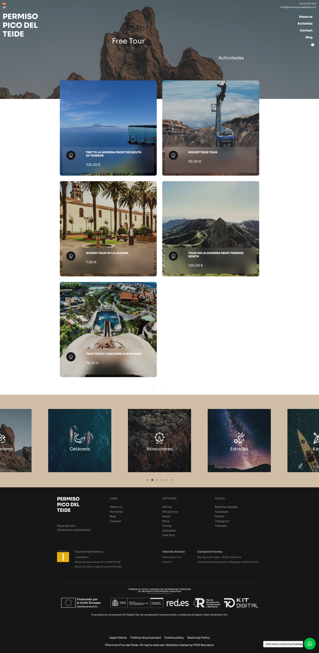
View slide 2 (152, 480)
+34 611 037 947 (250, 562)
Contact (115, 521)
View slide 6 (171, 480)
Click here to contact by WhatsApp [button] (284, 644)
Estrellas (162, 449)
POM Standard (203, 645)
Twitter (220, 516)
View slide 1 (147, 480)
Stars (165, 521)
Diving (166, 525)
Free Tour (168, 535)
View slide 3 (157, 480)
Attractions (170, 511)
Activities (116, 511)
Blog (113, 516)
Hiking (167, 507)
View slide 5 (167, 480)
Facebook (222, 511)
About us (116, 507)
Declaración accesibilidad (74, 530)
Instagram (222, 521)
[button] (309, 643)
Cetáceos (169, 530)
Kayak (242, 449)
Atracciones (83, 449)
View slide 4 (162, 480)
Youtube (220, 525)
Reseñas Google (226, 507)
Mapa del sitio (66, 525)
